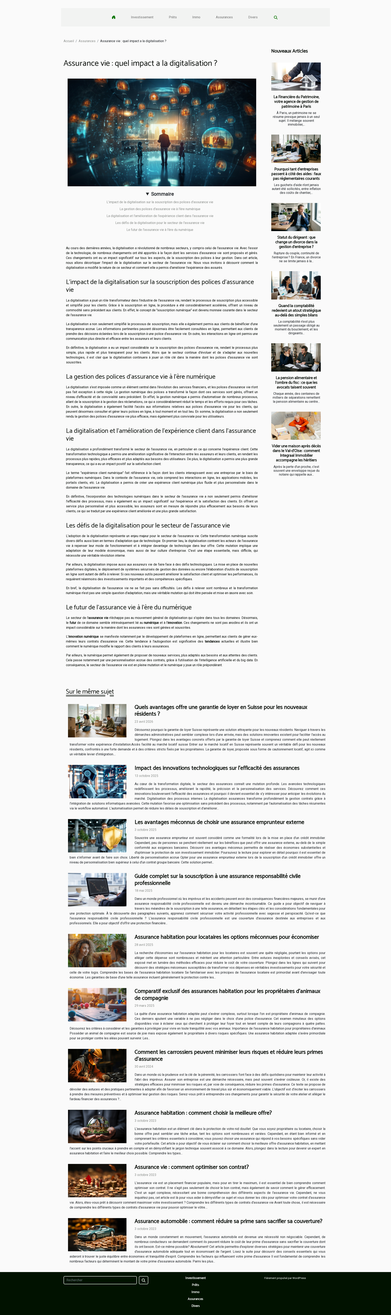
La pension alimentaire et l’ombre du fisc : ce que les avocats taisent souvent (296, 382)
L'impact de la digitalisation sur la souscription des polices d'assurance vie (160, 202)
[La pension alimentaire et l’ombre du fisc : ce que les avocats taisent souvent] (296, 357)
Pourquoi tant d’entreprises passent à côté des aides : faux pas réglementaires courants (296, 174)
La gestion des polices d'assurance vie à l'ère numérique (160, 209)
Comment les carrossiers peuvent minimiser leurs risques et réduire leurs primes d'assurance (229, 1055)
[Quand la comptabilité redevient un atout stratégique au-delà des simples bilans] (296, 285)
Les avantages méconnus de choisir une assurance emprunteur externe (219, 822)
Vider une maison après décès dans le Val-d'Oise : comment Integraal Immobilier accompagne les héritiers (296, 453)
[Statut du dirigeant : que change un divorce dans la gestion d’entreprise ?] (296, 217)
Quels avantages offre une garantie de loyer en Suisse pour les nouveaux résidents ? (221, 711)
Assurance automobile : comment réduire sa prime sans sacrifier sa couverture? (228, 1221)
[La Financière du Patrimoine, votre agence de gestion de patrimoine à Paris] (296, 77)
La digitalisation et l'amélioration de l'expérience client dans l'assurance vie (160, 216)
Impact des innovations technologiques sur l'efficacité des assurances (217, 768)
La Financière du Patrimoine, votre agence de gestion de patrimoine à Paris (296, 102)
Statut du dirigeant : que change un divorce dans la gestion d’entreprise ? (296, 242)
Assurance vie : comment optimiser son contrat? (192, 1167)
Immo (196, 17)
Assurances (224, 17)
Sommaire (162, 194)
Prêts (173, 17)
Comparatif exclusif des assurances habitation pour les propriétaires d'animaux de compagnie (227, 995)
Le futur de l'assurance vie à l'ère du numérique (159, 230)
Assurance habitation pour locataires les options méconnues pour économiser (227, 937)
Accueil (69, 41)
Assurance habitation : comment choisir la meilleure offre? (203, 1113)
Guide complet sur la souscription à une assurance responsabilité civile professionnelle (218, 880)
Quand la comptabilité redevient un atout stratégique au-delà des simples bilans (296, 310)
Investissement (142, 17)
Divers (253, 17)
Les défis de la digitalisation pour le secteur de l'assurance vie (159, 223)
